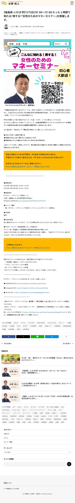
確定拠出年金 (67, 326)
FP (14, 407)
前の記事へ (8, 344)
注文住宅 (49, 419)
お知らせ (6, 434)
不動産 (35, 413)
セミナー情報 (14, 26)
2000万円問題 (7, 323)
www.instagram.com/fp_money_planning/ (32, 288)
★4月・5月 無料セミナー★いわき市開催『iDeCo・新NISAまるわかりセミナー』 (47, 359)
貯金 (19, 329)
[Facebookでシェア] (9, 336)
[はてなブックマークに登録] (52, 336)
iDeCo (16, 323)
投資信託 (58, 326)
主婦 (70, 323)
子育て (26, 326)
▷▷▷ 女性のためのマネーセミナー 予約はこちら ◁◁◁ (28, 167)
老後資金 (11, 329)
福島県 (4, 422)
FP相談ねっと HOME (12, 488)
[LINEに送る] (37, 336)
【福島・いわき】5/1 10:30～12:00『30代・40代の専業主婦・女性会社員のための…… (47, 397)
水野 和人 (14, 3)
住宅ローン (55, 413)
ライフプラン (27, 413)
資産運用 (44, 422)
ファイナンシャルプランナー (38, 410)
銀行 (63, 422)
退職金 (51, 422)
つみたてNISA (52, 323)
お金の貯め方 (41, 323)
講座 (19, 422)
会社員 (5, 326)
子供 (19, 326)
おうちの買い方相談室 (53, 407)
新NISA (36, 419)
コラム (6, 438)
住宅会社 (5, 416)
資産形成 (26, 329)
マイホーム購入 (52, 410)
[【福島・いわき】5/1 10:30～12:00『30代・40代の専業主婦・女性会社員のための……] (10, 397)
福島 (4, 329)
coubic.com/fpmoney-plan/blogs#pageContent (32, 292)
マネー (61, 410)
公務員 (12, 326)
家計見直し (6, 419)
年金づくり (49, 326)
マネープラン (17, 413)
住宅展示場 (14, 416)
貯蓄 (24, 422)
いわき (24, 323)
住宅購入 (30, 416)
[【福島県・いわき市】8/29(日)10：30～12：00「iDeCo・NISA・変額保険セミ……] (10, 372)
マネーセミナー (7, 413)
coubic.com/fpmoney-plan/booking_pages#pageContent (44, 312)
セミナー (62, 323)
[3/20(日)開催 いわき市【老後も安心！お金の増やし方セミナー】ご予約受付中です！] (10, 385)
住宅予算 (64, 413)
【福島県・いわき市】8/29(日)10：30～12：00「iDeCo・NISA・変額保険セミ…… (44, 372)
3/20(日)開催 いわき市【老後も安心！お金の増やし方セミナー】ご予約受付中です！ (46, 385)
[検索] (69, 464)
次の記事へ (67, 344)
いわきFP (34, 407)
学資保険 (33, 326)
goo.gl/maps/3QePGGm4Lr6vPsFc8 (32, 201)
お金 (63, 407)
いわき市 (31, 323)
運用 (57, 422)
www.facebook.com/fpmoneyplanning (31, 283)
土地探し (44, 416)
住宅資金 (22, 416)
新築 (42, 419)
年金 (41, 326)
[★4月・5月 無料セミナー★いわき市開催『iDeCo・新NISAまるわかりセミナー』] (10, 359)
